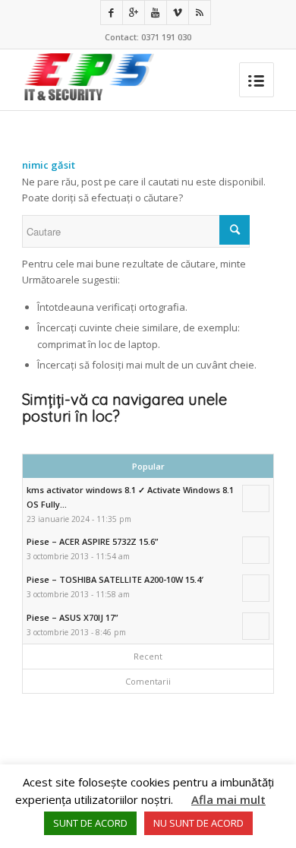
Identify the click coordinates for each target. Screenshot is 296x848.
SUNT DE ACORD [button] (90, 823)
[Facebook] (111, 12)
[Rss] (199, 12)
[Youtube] (155, 12)
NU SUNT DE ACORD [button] (198, 823)
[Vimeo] (177, 12)
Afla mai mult (228, 799)
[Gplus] (133, 12)
